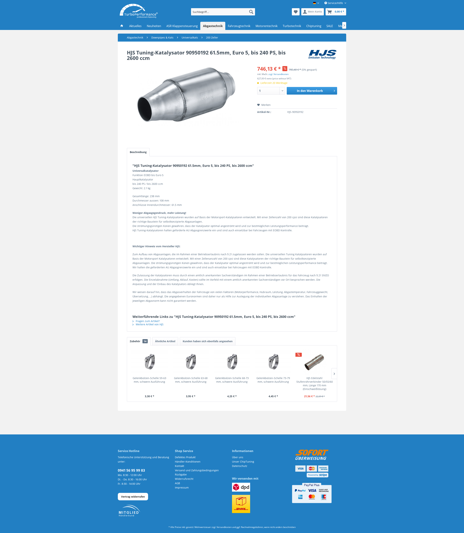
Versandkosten (224, 527)
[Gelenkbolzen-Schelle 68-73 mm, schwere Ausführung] (232, 362)
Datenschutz (239, 466)
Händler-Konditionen (187, 461)
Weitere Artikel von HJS (149, 324)
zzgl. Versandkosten (278, 74)
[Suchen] (251, 11)
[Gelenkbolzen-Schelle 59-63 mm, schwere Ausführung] (149, 362)
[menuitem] (223, 11)
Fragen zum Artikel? (147, 321)
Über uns (237, 457)
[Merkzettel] (296, 11)
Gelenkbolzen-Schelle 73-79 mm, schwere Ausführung (273, 379)
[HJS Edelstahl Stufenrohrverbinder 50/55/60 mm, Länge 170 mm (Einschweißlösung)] (314, 362)
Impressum (182, 487)
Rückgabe (181, 474)
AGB (177, 483)
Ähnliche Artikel (165, 341)
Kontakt (179, 466)
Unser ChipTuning (243, 461)
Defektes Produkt (185, 457)
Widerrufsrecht (184, 479)
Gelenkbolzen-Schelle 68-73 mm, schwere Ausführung (232, 379)
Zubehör (138, 341)
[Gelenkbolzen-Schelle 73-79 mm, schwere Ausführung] (273, 362)
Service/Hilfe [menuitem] (335, 3)
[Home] (122, 26)
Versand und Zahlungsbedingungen (197, 470)
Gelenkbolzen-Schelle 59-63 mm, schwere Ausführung (149, 379)
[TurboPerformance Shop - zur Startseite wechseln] (139, 11)
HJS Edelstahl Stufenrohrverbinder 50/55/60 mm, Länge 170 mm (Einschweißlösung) (314, 383)
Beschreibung (138, 152)
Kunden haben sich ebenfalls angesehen (208, 341)
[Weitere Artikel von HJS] (322, 56)
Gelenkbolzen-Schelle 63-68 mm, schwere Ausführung (191, 379)
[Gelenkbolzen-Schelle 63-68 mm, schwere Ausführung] (191, 362)
